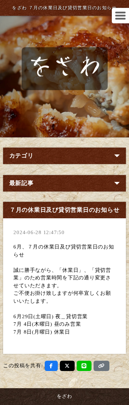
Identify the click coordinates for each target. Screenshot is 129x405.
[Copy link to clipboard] (101, 366)
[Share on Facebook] (51, 366)
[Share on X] (67, 366)
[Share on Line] (84, 366)
